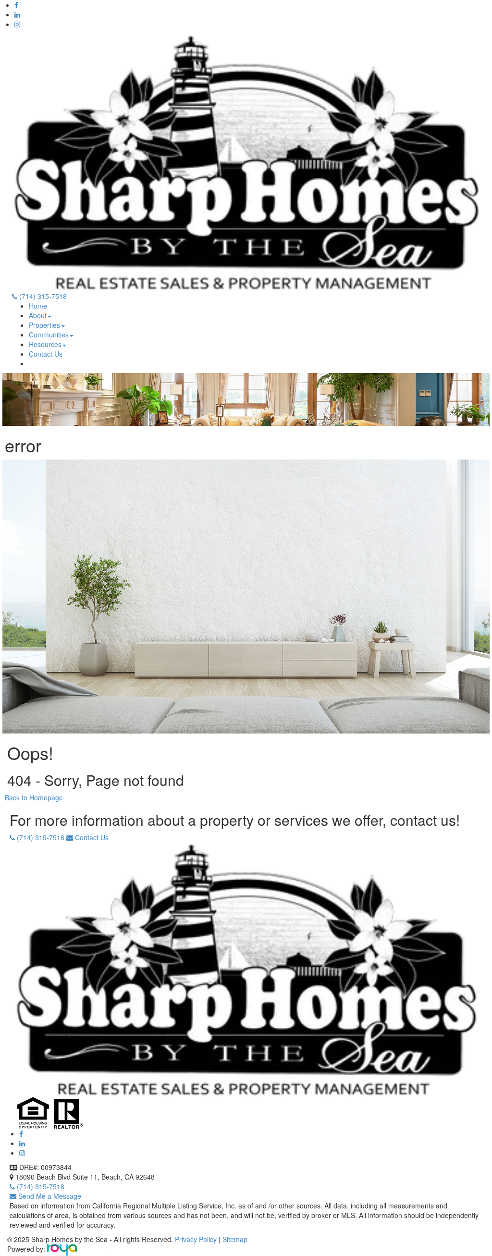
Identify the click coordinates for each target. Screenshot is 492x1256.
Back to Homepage (34, 797)
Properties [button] (44, 325)
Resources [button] (45, 344)
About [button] (38, 315)
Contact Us (45, 354)
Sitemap (234, 1239)
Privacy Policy (197, 1239)
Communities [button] (49, 334)
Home (38, 306)
